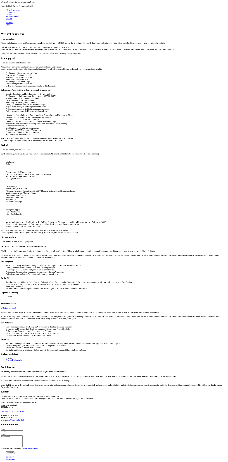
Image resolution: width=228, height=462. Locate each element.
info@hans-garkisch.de (15, 420)
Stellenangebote (12, 16)
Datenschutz (10, 459)
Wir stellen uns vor (13, 10)
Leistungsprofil (11, 12)
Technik (9, 14)
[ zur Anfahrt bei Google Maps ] (13, 411)
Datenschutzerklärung (30, 448)
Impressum (10, 457)
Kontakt (9, 19)
